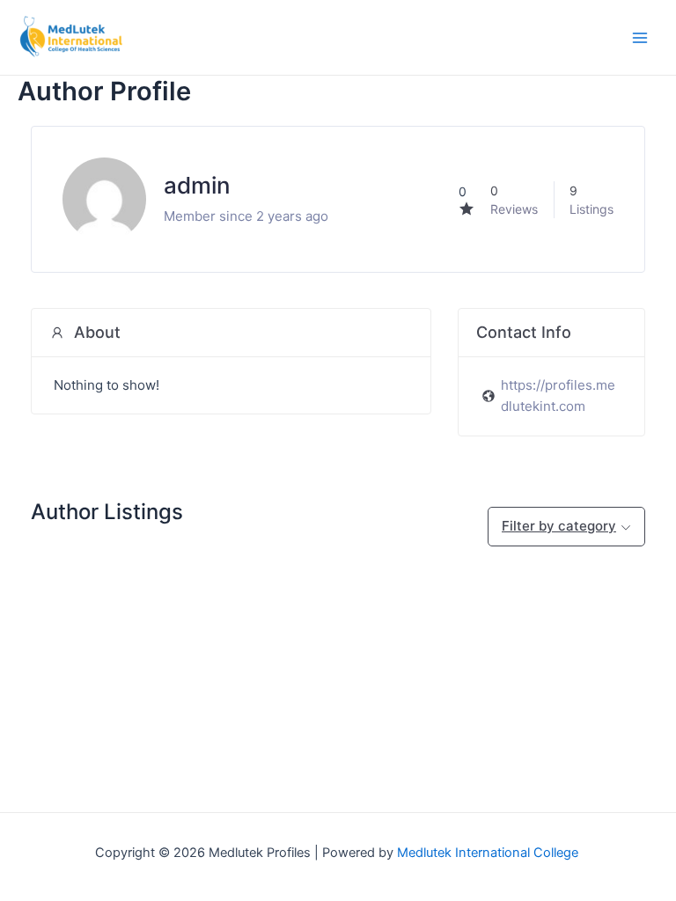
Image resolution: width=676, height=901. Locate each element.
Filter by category (559, 525)
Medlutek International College (489, 853)
